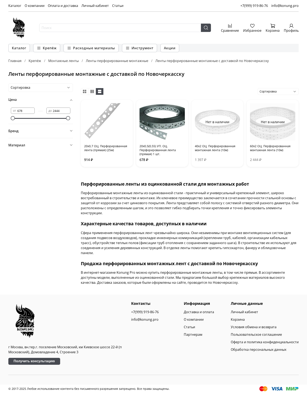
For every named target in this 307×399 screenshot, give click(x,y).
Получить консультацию (34, 361)
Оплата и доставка (63, 5)
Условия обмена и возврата (254, 327)
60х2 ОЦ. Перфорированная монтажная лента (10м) (270, 148)
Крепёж (35, 60)
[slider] (13, 118)
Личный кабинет (95, 5)
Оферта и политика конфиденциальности (265, 342)
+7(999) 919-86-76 (254, 5)
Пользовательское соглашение (256, 334)
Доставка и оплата (199, 312)
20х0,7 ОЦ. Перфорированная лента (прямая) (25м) (105, 148)
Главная (15, 60)
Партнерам (193, 334)
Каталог (14, 5)
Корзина (238, 319)
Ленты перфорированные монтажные (117, 60)
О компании (34, 5)
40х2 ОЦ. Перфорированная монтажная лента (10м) (215, 148)
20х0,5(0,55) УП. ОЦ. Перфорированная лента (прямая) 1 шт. (158, 150)
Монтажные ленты (63, 60)
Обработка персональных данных (258, 349)
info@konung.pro (285, 5)
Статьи (117, 5)
